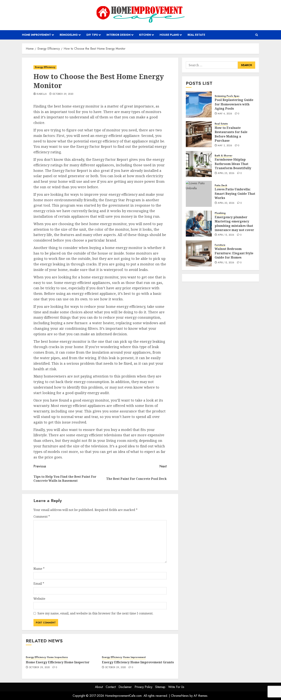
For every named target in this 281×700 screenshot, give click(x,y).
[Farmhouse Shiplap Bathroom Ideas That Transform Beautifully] (199, 164)
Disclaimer (125, 687)
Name (39, 569)
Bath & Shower (223, 155)
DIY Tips (92, 35)
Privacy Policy (143, 687)
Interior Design (118, 35)
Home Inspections (57, 657)
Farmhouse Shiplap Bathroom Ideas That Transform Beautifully (233, 164)
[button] (256, 35)
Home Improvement (36, 35)
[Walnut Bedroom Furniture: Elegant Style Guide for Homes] (199, 253)
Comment (41, 516)
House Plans (169, 35)
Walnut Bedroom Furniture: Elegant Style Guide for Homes (234, 253)
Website (39, 599)
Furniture (220, 245)
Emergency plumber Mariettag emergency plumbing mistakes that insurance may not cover (234, 223)
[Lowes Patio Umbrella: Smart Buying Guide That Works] (199, 194)
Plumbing (220, 213)
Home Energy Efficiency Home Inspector (57, 662)
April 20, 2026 (226, 203)
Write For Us (176, 687)
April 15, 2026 (226, 235)
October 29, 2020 (63, 94)
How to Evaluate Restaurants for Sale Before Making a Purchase (231, 134)
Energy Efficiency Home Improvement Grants (138, 662)
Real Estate (196, 35)
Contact (111, 687)
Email (38, 583)
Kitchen (145, 35)
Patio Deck (221, 185)
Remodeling (69, 35)
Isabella (42, 94)
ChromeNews (180, 696)
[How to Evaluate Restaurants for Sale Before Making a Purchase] (199, 134)
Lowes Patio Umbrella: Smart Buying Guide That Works (235, 193)
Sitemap (160, 687)
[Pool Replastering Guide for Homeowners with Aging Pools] (199, 104)
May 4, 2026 (225, 113)
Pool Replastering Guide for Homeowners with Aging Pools (234, 104)
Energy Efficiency (45, 67)
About (99, 687)
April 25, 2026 (226, 173)
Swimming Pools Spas (227, 96)
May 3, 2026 (225, 145)
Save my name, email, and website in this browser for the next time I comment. (95, 613)
